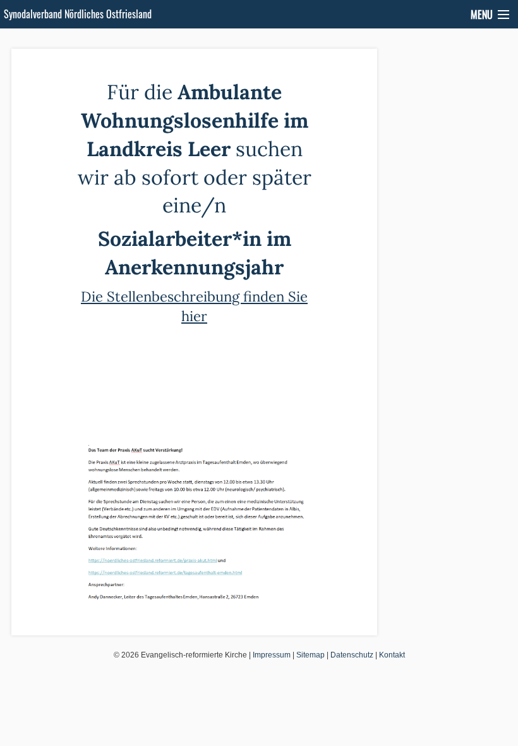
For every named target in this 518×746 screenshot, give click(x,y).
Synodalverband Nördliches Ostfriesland (78, 13)
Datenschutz (351, 655)
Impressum (272, 655)
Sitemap (310, 655)
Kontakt (392, 655)
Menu (482, 14)
